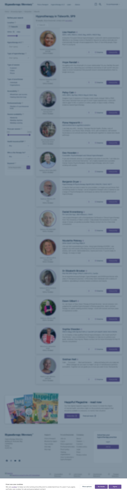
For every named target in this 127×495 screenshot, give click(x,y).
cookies (14, 487)
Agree (115, 486)
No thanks (101, 486)
